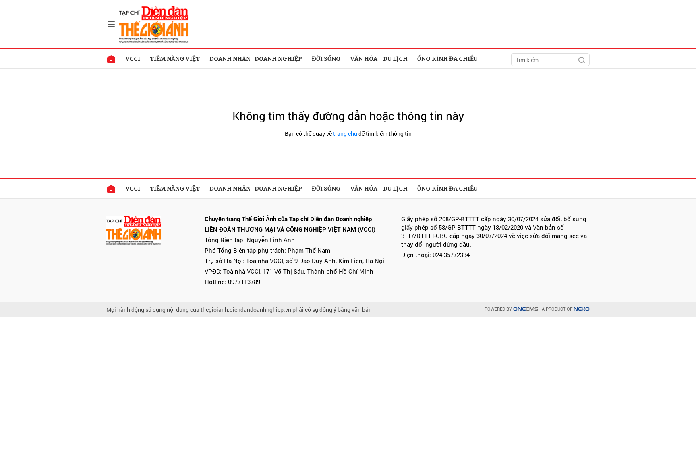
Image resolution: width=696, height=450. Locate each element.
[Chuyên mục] (111, 24)
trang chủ (345, 133)
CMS (525, 309)
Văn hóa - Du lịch (379, 58)
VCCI (133, 58)
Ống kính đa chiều (447, 58)
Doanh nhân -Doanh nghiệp (255, 58)
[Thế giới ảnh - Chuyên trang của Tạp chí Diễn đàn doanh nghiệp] (154, 23)
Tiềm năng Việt (175, 58)
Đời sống (326, 58)
